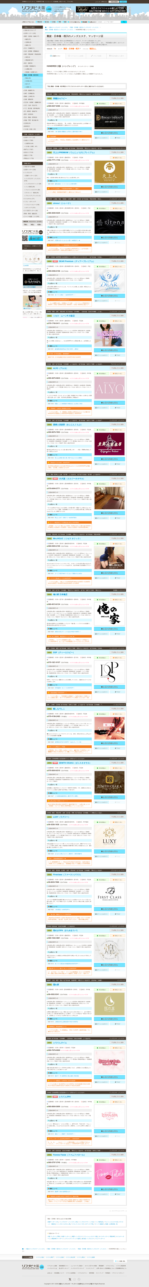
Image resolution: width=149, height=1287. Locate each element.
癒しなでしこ (56, 708)
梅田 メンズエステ (77, 1236)
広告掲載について (59, 1273)
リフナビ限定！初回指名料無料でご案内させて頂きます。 (65, 192)
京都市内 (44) (29, 143)
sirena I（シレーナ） (60, 203)
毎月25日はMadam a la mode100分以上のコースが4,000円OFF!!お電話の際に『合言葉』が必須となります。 (69, 466)
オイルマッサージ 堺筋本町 (107, 1236)
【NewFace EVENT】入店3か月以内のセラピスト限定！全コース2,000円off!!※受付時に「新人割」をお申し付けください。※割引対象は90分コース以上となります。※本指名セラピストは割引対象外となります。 (69, 918)
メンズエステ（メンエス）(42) (69, 1222)
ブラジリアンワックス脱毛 (73, 1238)
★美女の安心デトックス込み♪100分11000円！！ (68, 631)
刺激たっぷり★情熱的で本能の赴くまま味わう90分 (68, 403)
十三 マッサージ (100, 1238)
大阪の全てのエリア (30, 30)
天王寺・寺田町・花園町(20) (32, 102)
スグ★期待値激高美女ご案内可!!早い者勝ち (66, 796)
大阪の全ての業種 (29, 166)
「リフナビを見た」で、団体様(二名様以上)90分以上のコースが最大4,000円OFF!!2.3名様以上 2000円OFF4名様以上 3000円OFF (69, 412)
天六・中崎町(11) (29, 48)
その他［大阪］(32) (30, 129)
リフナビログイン (82, 1273)
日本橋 (53, 22)
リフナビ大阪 (40, 1257)
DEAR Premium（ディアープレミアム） (71, 261)
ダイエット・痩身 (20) (32, 192)
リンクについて (90, 1268)
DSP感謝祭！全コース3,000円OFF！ (65, 688)
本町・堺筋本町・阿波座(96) (32, 54)
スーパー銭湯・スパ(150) (31, 216)
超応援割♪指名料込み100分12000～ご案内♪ (66, 349)
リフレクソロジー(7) (78, 1224)
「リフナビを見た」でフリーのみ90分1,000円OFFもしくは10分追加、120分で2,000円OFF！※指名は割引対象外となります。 (69, 249)
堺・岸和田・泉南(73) (30, 111)
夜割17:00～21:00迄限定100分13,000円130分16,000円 (64, 357)
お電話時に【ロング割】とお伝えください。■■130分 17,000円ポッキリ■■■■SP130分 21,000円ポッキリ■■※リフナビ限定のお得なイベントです (69, 750)
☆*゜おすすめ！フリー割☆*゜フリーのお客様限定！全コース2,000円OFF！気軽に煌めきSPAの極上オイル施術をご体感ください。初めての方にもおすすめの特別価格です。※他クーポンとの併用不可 (69, 972)
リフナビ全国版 (28, 1257)
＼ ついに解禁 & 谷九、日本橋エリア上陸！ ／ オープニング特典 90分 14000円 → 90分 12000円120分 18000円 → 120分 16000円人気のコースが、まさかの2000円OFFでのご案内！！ (69, 303)
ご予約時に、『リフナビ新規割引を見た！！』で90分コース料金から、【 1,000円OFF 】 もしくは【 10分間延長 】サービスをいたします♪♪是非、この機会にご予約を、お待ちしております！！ (69, 640)
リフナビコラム (110, 1266)
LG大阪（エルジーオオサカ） (66, 478)
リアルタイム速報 (52, 1266)
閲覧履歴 (84, 22)
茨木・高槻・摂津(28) (30, 117)
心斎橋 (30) (28, 69)
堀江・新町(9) (28, 63)
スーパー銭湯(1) (99, 1224)
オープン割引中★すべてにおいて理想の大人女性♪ (68, 573)
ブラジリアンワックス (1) (32, 195)
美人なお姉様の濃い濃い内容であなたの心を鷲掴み (68, 458)
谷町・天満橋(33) (29, 93)
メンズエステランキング (77, 1268)
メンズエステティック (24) (33, 184)
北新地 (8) (28, 42)
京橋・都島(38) (28, 99)
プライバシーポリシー (118, 1273)
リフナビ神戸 (50, 1257)
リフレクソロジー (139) (32, 204)
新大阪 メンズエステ (88, 1238)
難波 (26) (28, 78)
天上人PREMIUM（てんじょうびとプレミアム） (72, 152)
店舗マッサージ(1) (53, 1222)
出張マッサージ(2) (29, 137)
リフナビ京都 (60, 1257)
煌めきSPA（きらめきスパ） (63, 930)
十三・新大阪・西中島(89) (32, 108)
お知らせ (49, 1273)
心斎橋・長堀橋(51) (30, 66)
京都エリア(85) (28, 140)
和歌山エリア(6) (29, 158)
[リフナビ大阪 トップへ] (37, 9)
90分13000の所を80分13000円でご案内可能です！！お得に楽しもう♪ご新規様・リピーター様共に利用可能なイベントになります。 (69, 805)
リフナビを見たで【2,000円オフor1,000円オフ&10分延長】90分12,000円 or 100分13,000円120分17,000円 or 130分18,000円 (69, 1084)
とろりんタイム (57, 1042)
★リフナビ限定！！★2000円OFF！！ (65, 295)
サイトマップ (99, 1273)
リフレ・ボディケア (30, 201)
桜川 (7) (27, 84)
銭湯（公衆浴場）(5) (111, 1224)
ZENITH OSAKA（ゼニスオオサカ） (69, 762)
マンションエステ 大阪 (91, 1236)
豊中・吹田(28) (28, 114)
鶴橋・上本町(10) (29, 96)
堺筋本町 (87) (29, 60)
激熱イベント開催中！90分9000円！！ (65, 1134)
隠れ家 (53, 984)
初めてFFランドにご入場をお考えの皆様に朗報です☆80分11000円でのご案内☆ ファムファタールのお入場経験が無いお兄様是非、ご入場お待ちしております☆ (69, 1200)
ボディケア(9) (89, 1224)
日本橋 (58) (28, 81)
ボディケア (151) (30, 207)
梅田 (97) (28, 39)
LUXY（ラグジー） (59, 816)
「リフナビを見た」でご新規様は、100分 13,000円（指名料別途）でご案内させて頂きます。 (69, 1030)
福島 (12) (28, 45)
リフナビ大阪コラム (74, 22)
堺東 (60, 22)
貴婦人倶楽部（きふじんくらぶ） (65, 424)
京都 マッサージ (66, 1236)
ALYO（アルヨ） (58, 368)
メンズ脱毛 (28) (30, 186)
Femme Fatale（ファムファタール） (67, 1154)
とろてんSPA (59, 1096)
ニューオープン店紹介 (77, 1266)
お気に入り (93, 22)
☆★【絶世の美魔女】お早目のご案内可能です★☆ (68, 131)
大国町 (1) (28, 87)
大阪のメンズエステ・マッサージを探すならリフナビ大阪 (75, 1284)
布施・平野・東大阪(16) (31, 120)
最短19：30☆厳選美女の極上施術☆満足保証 (67, 1076)
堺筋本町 (39, 22)
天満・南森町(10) (29, 90)
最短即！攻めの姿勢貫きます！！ (64, 1191)
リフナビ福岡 (91, 1257)
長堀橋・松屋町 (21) (31, 72)
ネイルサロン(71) (29, 198)
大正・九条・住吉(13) (30, 105)
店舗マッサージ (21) (31, 175)
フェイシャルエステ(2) (111, 1222)
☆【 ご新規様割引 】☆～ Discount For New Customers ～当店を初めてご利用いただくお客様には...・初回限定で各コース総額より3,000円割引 (69, 862)
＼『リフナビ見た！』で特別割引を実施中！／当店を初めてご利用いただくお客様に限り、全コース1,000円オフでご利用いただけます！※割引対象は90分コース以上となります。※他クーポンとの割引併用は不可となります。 (69, 696)
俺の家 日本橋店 (57, 594)
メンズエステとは (52, 1268)
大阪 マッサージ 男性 (54, 1236)
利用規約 (107, 1273)
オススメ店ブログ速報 (91, 1266)
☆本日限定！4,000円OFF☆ (62, 909)
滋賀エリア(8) (28, 155)
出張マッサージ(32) (30, 33)
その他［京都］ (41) (31, 146)
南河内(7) (27, 126)
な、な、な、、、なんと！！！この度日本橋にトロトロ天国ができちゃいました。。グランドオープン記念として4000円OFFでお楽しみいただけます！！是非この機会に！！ (69, 1143)
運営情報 (91, 1273)
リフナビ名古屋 (70, 1257)
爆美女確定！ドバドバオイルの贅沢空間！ (66, 184)
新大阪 (47, 22)
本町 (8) (27, 57)
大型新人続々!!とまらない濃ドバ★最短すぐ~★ (67, 240)
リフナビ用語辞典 (121, 1266)
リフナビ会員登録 (70, 1273)
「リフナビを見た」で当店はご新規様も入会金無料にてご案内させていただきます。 (69, 140)
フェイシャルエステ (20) (32, 190)
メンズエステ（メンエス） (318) (32, 179)
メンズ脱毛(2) (99, 1222)
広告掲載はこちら (109, 1268)
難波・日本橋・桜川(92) (31, 75)
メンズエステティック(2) (86, 1222)
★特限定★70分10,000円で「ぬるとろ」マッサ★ (68, 742)
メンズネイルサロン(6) (63, 1224)
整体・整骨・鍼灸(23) (30, 213)
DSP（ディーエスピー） (61, 652)
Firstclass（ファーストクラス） (65, 874)
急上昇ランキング (64, 1268)
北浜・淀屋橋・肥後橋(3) (31, 51)
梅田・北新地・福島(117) (31, 36)
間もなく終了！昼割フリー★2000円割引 (66, 517)
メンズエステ (28, 172)
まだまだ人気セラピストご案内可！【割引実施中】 (68, 854)
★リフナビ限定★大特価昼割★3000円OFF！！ (67, 963)
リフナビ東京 (81, 1257)
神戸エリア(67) (28, 149)
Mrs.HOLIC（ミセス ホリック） (64, 538)
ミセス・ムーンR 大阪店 (61, 315)
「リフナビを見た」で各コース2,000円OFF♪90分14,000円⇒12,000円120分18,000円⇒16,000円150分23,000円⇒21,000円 (69, 582)
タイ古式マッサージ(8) (31, 210)
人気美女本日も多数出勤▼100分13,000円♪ (66, 1022)
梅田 (65, 22)
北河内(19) (27, 123)
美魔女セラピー (57, 98)
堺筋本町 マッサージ (57, 1238)
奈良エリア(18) (28, 152)
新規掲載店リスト (64, 1266)
